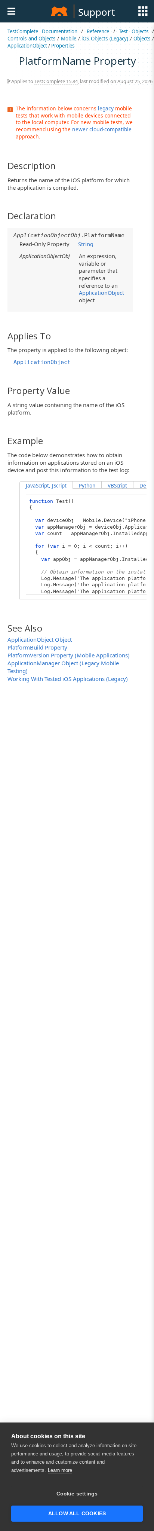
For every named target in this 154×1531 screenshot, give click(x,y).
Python (87, 485)
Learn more (60, 1470)
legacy (106, 108)
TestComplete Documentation (42, 31)
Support (96, 12)
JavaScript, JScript (46, 485)
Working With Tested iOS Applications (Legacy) (67, 678)
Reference (98, 31)
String (85, 244)
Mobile (68, 38)
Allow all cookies (77, 1513)
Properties (62, 45)
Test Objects (133, 31)
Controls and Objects (31, 38)
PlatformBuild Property (37, 647)
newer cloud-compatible (102, 129)
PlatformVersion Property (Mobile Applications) (68, 655)
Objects (141, 38)
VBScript (117, 485)
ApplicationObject (27, 45)
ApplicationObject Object (39, 639)
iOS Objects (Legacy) (104, 38)
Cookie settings (77, 1494)
